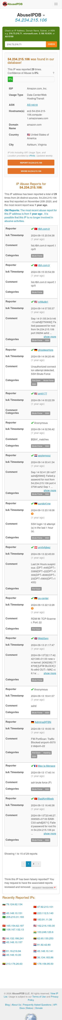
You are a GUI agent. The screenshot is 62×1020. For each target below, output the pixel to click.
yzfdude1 (43, 301)
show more (50, 673)
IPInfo (32, 155)
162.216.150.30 (46, 925)
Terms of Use (39, 996)
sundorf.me (44, 503)
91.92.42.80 (44, 944)
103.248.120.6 (45, 932)
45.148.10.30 (13, 955)
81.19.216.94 (13, 951)
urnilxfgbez (44, 547)
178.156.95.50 (45, 963)
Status (29, 1008)
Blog (7, 1004)
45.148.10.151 (14, 913)
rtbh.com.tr (44, 229)
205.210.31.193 (15, 917)
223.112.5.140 (45, 913)
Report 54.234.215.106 (31, 162)
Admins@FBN (43, 722)
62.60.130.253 (45, 938)
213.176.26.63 (14, 963)
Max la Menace (46, 766)
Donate (39, 1008)
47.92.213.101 (45, 907)
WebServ (43, 638)
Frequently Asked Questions (37, 1004)
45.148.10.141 (45, 951)
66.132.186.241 (15, 938)
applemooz (44, 455)
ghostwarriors (45, 350)
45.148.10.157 (14, 942)
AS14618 (32, 105)
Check (51, 44)
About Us (16, 1004)
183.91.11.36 (44, 919)
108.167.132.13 (15, 929)
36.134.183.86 (45, 957)
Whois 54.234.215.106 (31, 171)
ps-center (43, 598)
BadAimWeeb (46, 798)
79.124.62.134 (14, 904)
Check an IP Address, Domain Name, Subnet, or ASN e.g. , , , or (30, 33)
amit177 (42, 393)
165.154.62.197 (15, 925)
